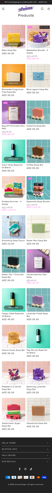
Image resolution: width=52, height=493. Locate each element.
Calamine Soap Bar (36, 126)
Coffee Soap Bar (35, 165)
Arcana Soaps (20, 484)
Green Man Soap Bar (37, 240)
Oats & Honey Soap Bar (13, 350)
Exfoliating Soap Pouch (13, 240)
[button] (42, 9)
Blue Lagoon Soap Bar (38, 89)
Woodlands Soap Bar (37, 423)
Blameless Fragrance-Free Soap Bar (13, 90)
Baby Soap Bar (9, 50)
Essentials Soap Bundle (38, 201)
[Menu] (3, 9)
